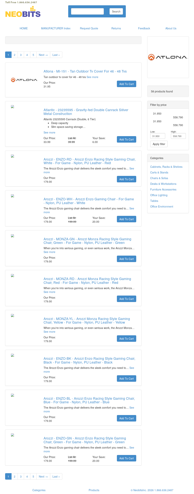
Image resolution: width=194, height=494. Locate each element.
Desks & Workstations (163, 184)
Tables (154, 201)
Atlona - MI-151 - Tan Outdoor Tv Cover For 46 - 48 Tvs (85, 71)
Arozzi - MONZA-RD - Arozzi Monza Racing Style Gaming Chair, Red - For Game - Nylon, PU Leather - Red (87, 280)
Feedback (144, 28)
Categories (38, 490)
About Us (170, 28)
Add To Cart (126, 84)
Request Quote (89, 28)
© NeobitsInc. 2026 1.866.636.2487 (152, 490)
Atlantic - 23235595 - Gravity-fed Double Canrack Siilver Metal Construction (86, 111)
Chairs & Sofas (159, 178)
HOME (24, 28)
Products (94, 490)
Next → (43, 55)
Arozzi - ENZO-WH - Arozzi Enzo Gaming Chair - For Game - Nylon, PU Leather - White (89, 201)
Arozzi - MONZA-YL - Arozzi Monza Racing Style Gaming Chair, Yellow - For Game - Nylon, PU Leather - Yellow (87, 320)
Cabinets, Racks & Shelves (166, 167)
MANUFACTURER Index (55, 28)
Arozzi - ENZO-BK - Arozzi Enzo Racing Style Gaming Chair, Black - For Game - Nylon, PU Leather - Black (89, 360)
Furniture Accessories (163, 189)
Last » (56, 55)
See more (92, 77)
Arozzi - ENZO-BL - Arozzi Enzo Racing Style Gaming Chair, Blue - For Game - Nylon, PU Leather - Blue (89, 400)
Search (116, 11)
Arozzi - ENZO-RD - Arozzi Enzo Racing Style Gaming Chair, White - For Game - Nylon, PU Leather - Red (90, 161)
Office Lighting (158, 195)
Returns (116, 28)
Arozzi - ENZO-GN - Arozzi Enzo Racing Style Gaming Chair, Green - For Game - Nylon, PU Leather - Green (85, 440)
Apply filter (159, 144)
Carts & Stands (159, 172)
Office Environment (161, 206)
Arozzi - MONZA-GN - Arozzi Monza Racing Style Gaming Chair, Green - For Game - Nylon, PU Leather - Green (87, 240)
